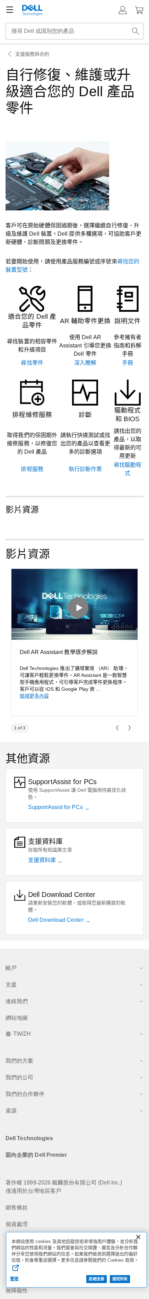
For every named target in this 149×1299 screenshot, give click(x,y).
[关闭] (138, 1237)
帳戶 (11, 968)
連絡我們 (17, 1001)
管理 (14, 1279)
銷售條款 (17, 1207)
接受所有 (120, 1279)
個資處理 (17, 1224)
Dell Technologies (29, 1138)
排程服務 (32, 469)
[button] (122, 10)
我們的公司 (19, 1077)
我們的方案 (19, 1061)
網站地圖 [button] (17, 1018)
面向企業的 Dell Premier (36, 1155)
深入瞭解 (85, 363)
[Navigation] (9, 10)
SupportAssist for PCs (56, 807)
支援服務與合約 (32, 54)
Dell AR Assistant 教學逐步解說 (59, 652)
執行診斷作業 (85, 469)
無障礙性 (17, 1290)
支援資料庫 (42, 860)
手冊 (127, 363)
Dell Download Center (56, 920)
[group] (74, 642)
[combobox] (74, 31)
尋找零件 (32, 363)
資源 (11, 1111)
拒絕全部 (96, 1279)
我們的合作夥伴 (25, 1094)
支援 (11, 985)
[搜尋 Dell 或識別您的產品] (135, 31)
